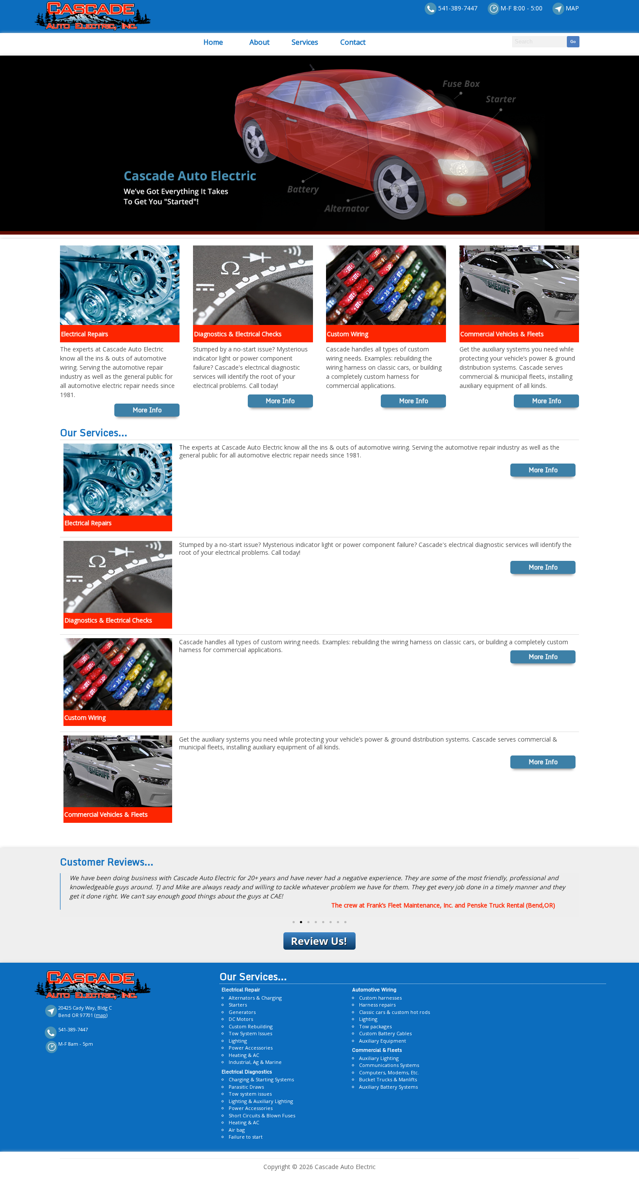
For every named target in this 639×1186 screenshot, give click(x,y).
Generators (242, 1012)
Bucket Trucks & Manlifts (388, 1079)
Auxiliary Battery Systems (388, 1086)
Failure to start (246, 1136)
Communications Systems (389, 1065)
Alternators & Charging (255, 997)
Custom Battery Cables (385, 1033)
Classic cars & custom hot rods (394, 1012)
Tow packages (375, 1026)
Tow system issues (250, 1093)
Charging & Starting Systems (261, 1079)
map (101, 1015)
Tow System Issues (250, 1033)
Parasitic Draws (246, 1086)
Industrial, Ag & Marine (255, 1062)
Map (572, 8)
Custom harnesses (380, 997)
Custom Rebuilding (251, 1026)
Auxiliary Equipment (382, 1040)
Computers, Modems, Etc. (389, 1072)
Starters (238, 1004)
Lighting (238, 1040)
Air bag (237, 1129)
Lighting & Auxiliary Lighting (261, 1101)
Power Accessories (251, 1047)
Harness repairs (377, 1004)
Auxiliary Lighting (379, 1058)
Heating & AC (244, 1055)
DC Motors (241, 1019)
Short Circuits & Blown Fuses (262, 1115)
